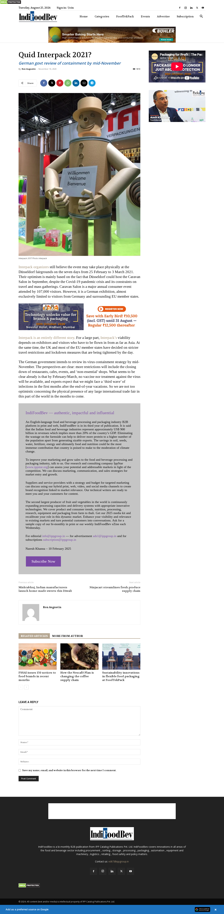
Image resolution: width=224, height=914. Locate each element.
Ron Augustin (29, 69)
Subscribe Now (43, 561)
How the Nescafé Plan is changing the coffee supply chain (77, 676)
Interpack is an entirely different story (46, 338)
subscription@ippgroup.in (59, 539)
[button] (201, 16)
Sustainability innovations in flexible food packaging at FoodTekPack (120, 676)
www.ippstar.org (37, 467)
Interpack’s (108, 338)
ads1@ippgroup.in (104, 536)
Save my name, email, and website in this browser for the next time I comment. (69, 770)
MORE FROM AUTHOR (67, 636)
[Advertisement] (112, 811)
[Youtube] (202, 7)
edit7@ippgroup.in (118, 861)
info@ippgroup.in (53, 536)
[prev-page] (21, 687)
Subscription (185, 16)
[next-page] (26, 687)
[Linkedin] (191, 7)
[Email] (84, 83)
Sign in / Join (65, 7)
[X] (197, 7)
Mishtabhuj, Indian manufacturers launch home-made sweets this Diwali (45, 589)
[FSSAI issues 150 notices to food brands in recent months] (38, 656)
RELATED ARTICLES (34, 636)
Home (84, 16)
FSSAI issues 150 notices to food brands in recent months (37, 676)
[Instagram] (185, 7)
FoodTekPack (125, 16)
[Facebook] (179, 7)
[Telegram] (92, 83)
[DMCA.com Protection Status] (10, 3)
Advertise (163, 16)
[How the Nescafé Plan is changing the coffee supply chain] (79, 656)
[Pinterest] (59, 83)
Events (145, 16)
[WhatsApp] (67, 83)
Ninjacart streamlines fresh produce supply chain (115, 589)
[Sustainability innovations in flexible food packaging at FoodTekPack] (121, 656)
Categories (102, 16)
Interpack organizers (34, 267)
